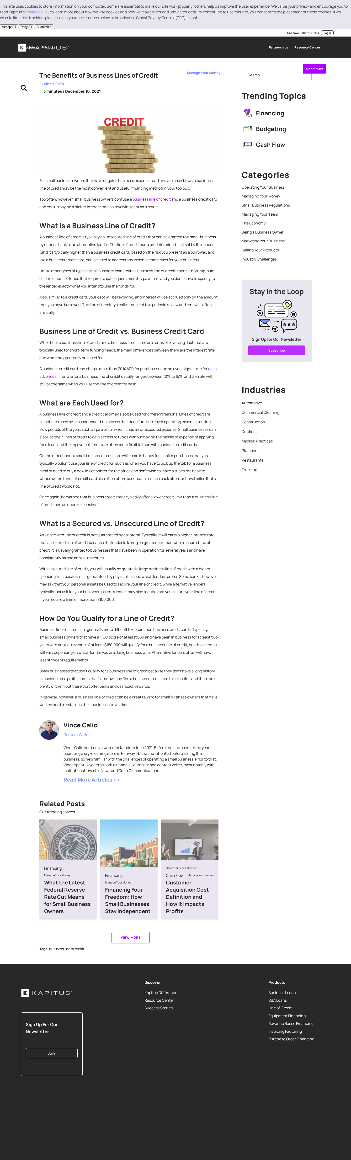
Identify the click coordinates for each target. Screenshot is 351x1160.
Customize (44, 27)
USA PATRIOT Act (222, 1039)
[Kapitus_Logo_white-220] (47, 992)
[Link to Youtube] (33, 33)
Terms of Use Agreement (228, 1000)
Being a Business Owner (263, 232)
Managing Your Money (261, 196)
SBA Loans (277, 1000)
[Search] (24, 90)
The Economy (254, 223)
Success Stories (158, 1008)
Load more (131, 937)
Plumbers (250, 450)
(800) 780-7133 (309, 33)
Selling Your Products (261, 250)
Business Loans (282, 992)
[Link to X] (26, 33)
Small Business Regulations (266, 205)
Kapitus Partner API (223, 1031)
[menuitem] (28, 47)
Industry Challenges (259, 259)
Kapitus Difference (160, 992)
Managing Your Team (260, 214)
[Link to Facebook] (47, 33)
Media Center (218, 1023)
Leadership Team (221, 1008)
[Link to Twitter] (65, 741)
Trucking (249, 469)
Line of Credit (280, 1008)
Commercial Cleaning (260, 412)
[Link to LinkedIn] (19, 33)
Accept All (9, 27)
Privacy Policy (37, 12)
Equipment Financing (287, 1015)
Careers (213, 1015)
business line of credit (152, 199)
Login (327, 33)
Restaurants (252, 460)
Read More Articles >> (92, 779)
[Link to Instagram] (40, 33)
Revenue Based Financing (291, 1023)
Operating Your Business (263, 187)
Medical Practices (257, 441)
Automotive (252, 402)
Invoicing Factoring (285, 1031)
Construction (253, 422)
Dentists (249, 431)
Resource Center (159, 1000)
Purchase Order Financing (291, 1039)
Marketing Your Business (263, 241)
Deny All (26, 27)
